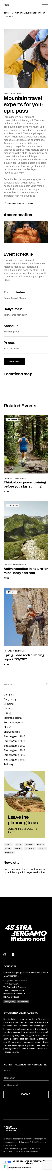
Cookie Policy (23, 1002)
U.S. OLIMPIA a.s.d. (36, 1142)
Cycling (12, 592)
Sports (42, 848)
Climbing (9, 704)
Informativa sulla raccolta (17, 1167)
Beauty (8, 844)
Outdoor (30, 848)
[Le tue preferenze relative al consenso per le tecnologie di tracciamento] (4, 1166)
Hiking (7, 713)
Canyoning (10, 699)
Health (40, 844)
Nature (18, 848)
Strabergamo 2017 (15, 745)
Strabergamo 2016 (14, 741)
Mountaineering (13, 717)
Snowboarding (12, 731)
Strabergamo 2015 (14, 736)
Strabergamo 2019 (15, 755)
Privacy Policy (10, 1002)
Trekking (8, 764)
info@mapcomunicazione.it (15, 981)
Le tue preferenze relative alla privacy (28, 1162)
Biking (19, 844)
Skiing (6, 93)
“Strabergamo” (16, 1139)
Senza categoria (13, 722)
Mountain (12, 419)
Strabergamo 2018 (15, 750)
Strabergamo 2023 (15, 759)
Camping (9, 694)
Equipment (13, 506)
